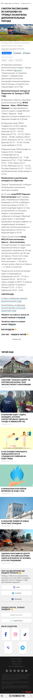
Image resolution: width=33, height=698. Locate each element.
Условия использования (16, 659)
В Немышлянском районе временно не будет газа (13, 489)
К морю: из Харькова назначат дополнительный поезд (14, 299)
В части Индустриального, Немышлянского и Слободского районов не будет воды (14, 455)
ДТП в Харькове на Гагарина (10, 3)
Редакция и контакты (16, 661)
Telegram (12, 324)
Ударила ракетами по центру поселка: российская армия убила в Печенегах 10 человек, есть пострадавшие (16, 557)
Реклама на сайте (16, 664)
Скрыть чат (16, 339)
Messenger (18, 599)
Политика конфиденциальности (17, 666)
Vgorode (17, 70)
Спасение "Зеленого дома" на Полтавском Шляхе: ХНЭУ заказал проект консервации (16, 382)
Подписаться (18, 621)
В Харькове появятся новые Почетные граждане (15, 522)
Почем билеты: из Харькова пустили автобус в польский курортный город (13, 308)
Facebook (21, 317)
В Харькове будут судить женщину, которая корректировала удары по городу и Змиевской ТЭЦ (14, 418)
